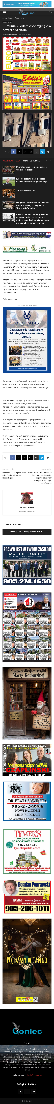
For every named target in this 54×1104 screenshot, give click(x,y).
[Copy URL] (25, 151)
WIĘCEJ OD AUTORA (31, 161)
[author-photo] (27, 504)
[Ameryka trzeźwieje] (9, 193)
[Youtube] (33, 1091)
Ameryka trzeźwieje (26, 190)
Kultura (5, 197)
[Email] (30, 151)
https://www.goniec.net (27, 511)
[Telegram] (42, 151)
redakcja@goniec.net (33, 1075)
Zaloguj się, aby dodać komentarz (27, 532)
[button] (4, 11)
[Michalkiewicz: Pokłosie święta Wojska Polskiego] (9, 170)
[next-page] (50, 160)
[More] (48, 151)
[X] (19, 151)
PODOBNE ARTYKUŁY (11, 161)
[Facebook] (13, 151)
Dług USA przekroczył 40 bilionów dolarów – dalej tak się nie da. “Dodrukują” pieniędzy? (32, 205)
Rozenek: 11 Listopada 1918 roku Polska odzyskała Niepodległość (14, 475)
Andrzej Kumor (12, 34)
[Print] (36, 151)
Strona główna (8, 18)
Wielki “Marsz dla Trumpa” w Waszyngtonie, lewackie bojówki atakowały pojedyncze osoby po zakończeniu (39, 478)
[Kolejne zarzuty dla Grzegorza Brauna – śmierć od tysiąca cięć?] (9, 181)
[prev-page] (46, 160)
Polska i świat (19, 18)
